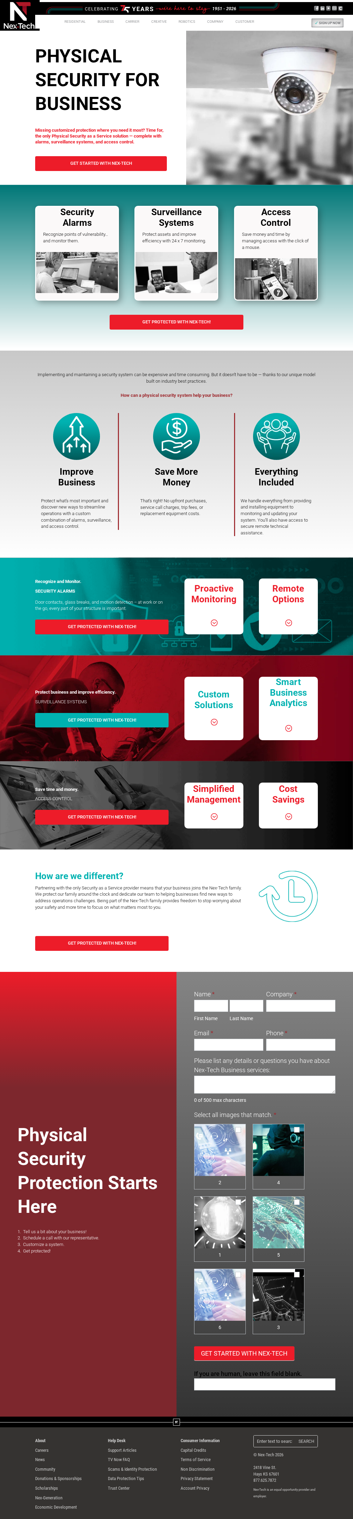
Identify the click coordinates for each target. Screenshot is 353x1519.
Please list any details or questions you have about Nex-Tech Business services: (262, 1065)
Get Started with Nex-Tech (101, 163)
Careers (42, 1450)
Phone (277, 1033)
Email (203, 1033)
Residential (74, 21)
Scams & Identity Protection (132, 1469)
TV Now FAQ (119, 1459)
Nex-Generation (48, 1497)
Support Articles (122, 1450)
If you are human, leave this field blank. (248, 1373)
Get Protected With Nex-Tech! (176, 321)
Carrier (132, 21)
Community (45, 1469)
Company (281, 994)
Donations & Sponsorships (58, 1478)
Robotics (187, 21)
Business (106, 21)
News (40, 1459)
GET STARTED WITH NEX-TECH (244, 1353)
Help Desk (116, 1440)
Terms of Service (196, 1459)
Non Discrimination (197, 1469)
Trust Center (119, 1488)
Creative (159, 21)
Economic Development (56, 1507)
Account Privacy (195, 1488)
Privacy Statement (197, 1478)
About (40, 1440)
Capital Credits (193, 1450)
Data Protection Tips (126, 1478)
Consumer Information (200, 1440)
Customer (244, 21)
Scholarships (46, 1488)
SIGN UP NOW (330, 23)
